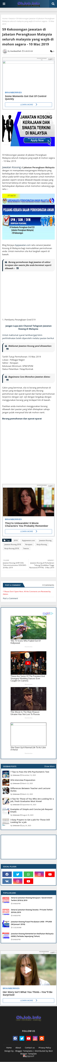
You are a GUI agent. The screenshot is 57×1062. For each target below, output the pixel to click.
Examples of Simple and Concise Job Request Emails (31, 810)
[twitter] (18, 874)
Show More (49, 766)
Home (4, 18)
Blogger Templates (24, 1051)
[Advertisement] (28, 296)
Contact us (30, 1047)
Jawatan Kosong (11, 167)
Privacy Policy (45, 1047)
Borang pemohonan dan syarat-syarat (22, 418)
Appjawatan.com (23, 245)
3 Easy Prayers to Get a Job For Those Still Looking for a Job (30, 821)
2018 (16, 540)
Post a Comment (10, 598)
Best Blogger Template (36, 1052)
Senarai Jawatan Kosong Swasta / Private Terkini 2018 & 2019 (32, 910)
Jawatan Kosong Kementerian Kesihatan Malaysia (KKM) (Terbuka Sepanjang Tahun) (32, 934)
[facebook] (7, 874)
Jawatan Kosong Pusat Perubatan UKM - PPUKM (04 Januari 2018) (31, 922)
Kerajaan (28, 544)
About (18, 1047)
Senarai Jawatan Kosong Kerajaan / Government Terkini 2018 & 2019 (31, 898)
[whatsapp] (28, 874)
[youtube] (50, 874)
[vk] (7, 881)
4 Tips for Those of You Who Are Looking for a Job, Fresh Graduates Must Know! (32, 800)
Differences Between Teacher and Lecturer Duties (30, 789)
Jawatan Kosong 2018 (12, 544)
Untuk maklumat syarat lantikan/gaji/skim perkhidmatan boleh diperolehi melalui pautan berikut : (28, 338)
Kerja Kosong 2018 (11, 548)
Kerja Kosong (42, 544)
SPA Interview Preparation (22, 780)
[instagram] (39, 874)
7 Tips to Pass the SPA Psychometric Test (29, 772)
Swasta (12, 18)
